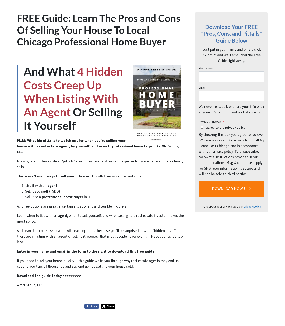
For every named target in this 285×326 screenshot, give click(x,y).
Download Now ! (228, 189)
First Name (206, 68)
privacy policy (252, 206)
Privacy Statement (211, 122)
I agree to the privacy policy (224, 127)
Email (203, 88)
